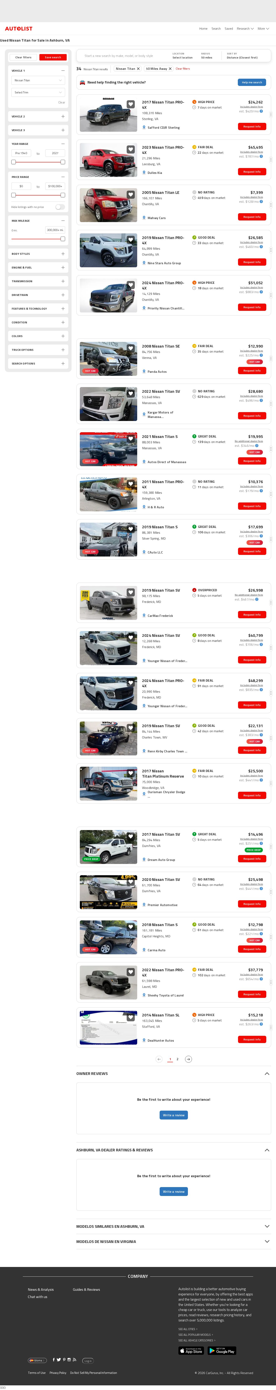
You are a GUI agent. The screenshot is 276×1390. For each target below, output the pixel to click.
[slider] (13, 162)
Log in (88, 1361)
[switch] (58, 207)
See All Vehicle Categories (196, 1340)
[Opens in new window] (191, 1350)
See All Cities (187, 1329)
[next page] (188, 1059)
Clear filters (183, 68)
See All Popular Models (195, 1335)
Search (216, 28)
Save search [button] (53, 57)
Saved (229, 28)
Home (203, 28)
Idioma (38, 1360)
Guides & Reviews (86, 1289)
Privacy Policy (58, 1372)
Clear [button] (61, 102)
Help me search (252, 82)
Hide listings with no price (27, 207)
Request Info (252, 126)
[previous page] (159, 1059)
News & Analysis (41, 1289)
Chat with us (37, 1296)
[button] (38, 80)
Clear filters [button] (23, 57)
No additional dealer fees (249, 441)
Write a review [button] (173, 1115)
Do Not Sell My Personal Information (93, 1372)
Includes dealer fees (251, 106)
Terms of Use (37, 1372)
